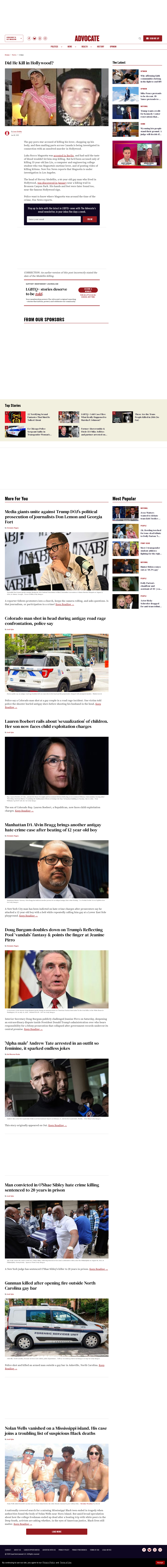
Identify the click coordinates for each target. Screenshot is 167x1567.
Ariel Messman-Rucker (13, 1054)
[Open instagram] (45, 38)
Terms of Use (65, 1563)
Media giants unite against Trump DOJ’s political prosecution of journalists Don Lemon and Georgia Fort (53, 517)
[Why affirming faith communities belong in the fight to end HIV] (125, 76)
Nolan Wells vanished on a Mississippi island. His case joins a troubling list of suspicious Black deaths (56, 1430)
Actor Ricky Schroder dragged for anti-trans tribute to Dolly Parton (151, 605)
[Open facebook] (29, 38)
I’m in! (89, 219)
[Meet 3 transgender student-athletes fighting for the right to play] (125, 548)
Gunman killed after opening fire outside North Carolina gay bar (50, 1285)
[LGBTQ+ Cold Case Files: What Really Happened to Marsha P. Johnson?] (69, 417)
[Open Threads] (40, 38)
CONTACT (8, 1550)
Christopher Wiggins (13, 528)
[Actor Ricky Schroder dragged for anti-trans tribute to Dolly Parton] (125, 601)
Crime (21, 55)
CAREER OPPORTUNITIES (32, 1550)
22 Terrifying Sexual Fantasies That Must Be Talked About (39, 417)
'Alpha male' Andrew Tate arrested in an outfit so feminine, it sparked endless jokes (52, 1045)
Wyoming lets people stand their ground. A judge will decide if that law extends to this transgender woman (151, 136)
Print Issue (145, 543)
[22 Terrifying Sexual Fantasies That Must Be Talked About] (15, 417)
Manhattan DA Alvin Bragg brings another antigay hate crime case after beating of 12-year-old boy (53, 827)
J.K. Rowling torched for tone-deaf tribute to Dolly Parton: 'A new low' (151, 535)
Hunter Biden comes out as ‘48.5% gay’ (151, 568)
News (70, 46)
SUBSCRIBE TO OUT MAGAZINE (11, 38)
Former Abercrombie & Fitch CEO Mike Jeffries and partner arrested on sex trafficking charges (93, 433)
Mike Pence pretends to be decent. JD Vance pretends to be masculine (151, 98)
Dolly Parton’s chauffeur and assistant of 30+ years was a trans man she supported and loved (151, 588)
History (100, 46)
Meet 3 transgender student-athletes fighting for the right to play (151, 552)
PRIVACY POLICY (64, 1550)
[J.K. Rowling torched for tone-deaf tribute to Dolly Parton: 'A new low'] (125, 531)
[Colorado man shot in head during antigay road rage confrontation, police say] (57, 662)
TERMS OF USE (94, 1550)
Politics (54, 46)
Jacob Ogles (10, 629)
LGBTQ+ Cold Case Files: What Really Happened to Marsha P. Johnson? (93, 417)
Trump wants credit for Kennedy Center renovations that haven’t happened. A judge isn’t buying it (151, 116)
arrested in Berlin (64, 155)
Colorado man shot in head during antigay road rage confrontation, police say (55, 620)
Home (7, 55)
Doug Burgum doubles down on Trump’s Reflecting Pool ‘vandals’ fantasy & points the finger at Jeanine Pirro (54, 935)
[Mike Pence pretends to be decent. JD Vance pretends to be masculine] (125, 94)
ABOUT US (17, 1550)
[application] (137, 154)
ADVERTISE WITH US (49, 1550)
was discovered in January (52, 183)
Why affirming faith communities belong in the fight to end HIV (151, 78)
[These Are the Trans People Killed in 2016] (122, 417)
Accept (160, 1563)
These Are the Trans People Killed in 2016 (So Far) (147, 417)
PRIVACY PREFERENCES (79, 1550)
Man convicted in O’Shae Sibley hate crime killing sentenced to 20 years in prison (52, 1187)
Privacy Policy (49, 1563)
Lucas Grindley (17, 131)
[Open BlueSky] (34, 38)
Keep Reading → (65, 604)
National (144, 106)
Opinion (113, 46)
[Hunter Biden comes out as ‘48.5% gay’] (125, 566)
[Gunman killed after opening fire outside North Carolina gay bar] (57, 1327)
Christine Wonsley (86, 1504)
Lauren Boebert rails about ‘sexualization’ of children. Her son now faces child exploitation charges (56, 723)
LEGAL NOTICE (106, 1550)
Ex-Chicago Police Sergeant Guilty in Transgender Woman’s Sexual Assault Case (39, 433)
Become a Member (88, 290)
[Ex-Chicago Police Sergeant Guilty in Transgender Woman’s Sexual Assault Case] (15, 431)
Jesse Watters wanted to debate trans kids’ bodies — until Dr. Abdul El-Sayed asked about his (150, 520)
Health (85, 46)
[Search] (139, 38)
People (143, 526)
